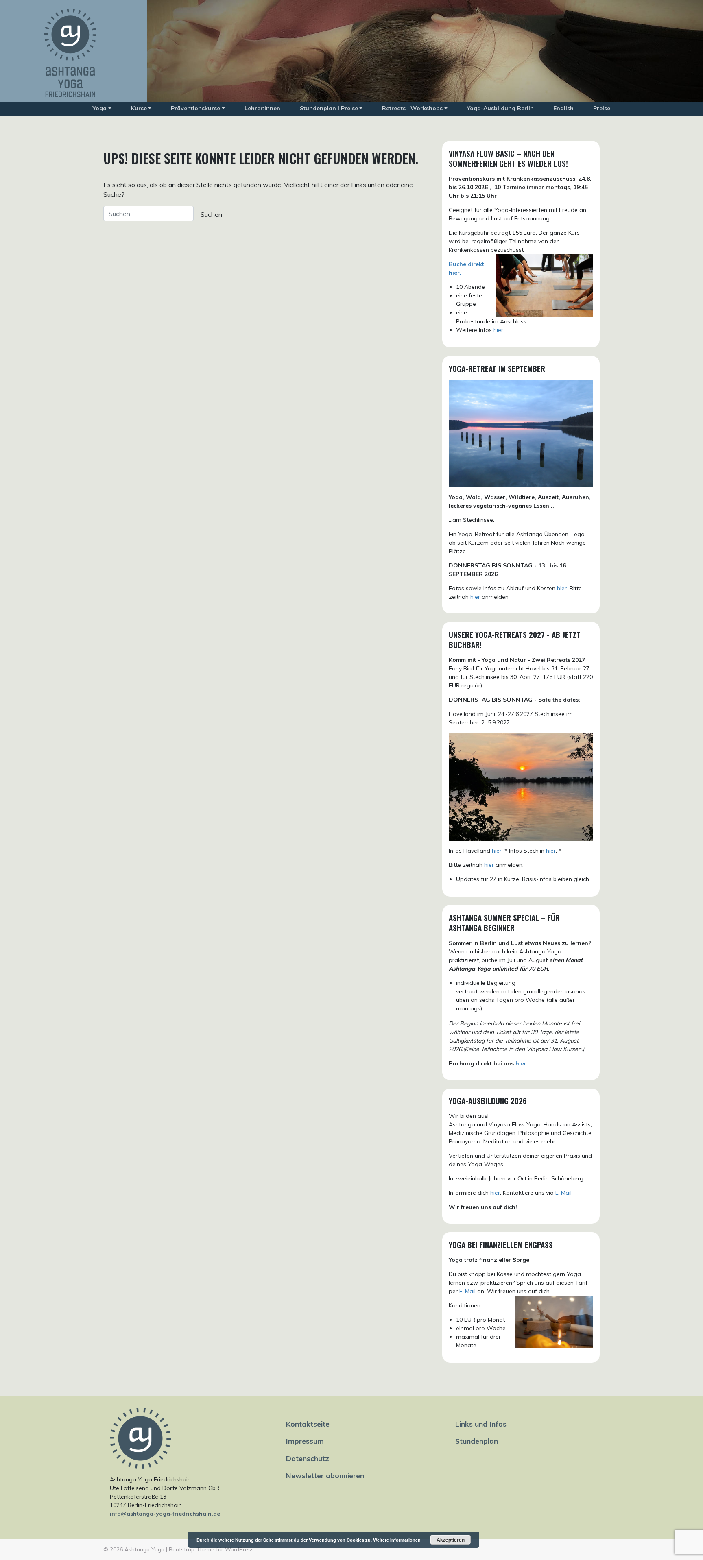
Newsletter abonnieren (325, 1475)
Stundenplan (476, 1440)
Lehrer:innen (262, 108)
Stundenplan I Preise (329, 108)
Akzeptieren (451, 1539)
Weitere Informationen (397, 1540)
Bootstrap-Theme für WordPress (211, 1549)
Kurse (139, 108)
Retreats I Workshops (412, 108)
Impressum (305, 1440)
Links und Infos (481, 1423)
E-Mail (467, 1291)
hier (498, 330)
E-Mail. (564, 1192)
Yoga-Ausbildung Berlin (500, 108)
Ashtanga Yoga (144, 1549)
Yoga (100, 108)
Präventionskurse (195, 108)
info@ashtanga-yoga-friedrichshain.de (165, 1513)
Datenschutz (307, 1458)
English (563, 108)
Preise (601, 108)
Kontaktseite (308, 1423)
